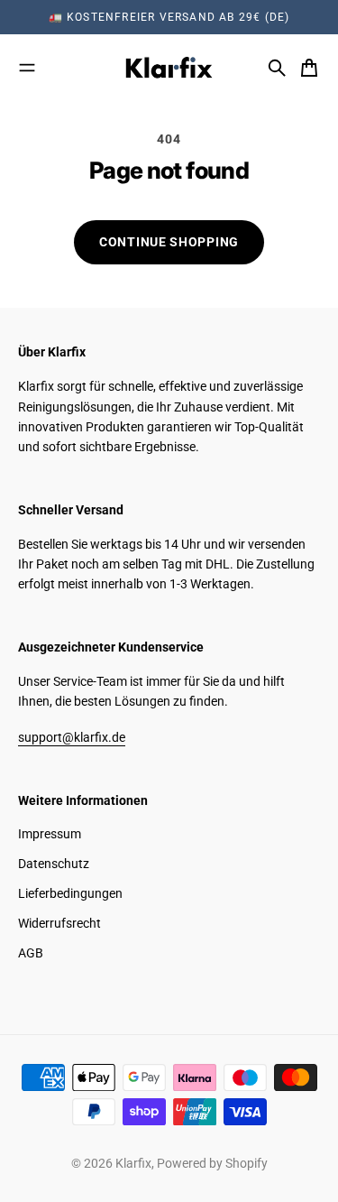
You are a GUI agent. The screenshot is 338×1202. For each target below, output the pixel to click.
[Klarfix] (169, 67)
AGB (30, 953)
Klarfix (133, 1163)
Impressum (49, 834)
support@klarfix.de (71, 737)
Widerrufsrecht (59, 923)
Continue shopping (169, 242)
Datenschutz (53, 863)
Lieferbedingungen (70, 893)
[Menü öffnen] (27, 67)
